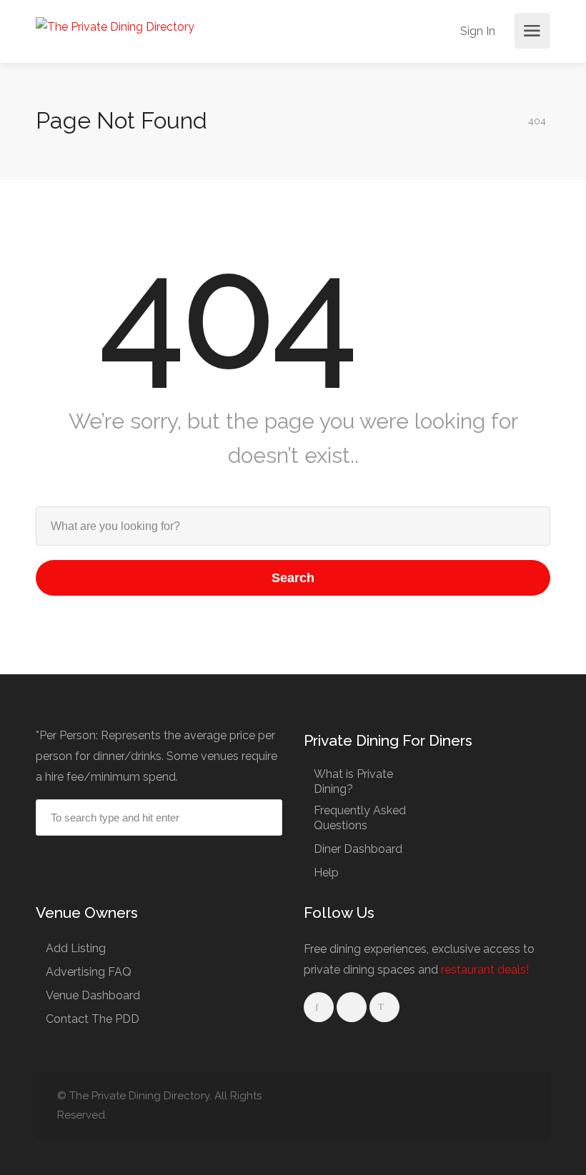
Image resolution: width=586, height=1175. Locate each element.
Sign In (476, 31)
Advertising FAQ (88, 972)
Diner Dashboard (358, 849)
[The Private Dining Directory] (115, 26)
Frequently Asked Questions (360, 818)
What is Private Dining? (353, 781)
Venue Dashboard (93, 995)
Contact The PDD (92, 1019)
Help (326, 872)
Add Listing (76, 948)
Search (293, 578)
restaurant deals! (485, 969)
